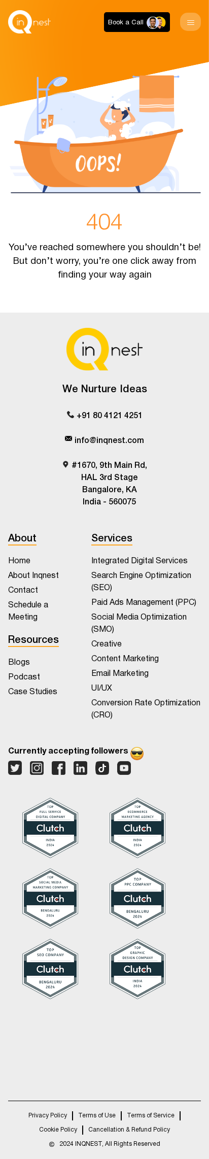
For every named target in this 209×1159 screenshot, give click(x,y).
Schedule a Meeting (28, 611)
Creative (106, 644)
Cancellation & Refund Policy (129, 1130)
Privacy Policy (47, 1115)
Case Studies (32, 692)
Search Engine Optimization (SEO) (141, 581)
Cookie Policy (58, 1130)
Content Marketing (125, 659)
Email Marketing (120, 673)
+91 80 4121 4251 (110, 414)
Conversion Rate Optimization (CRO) (145, 709)
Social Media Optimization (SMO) (139, 623)
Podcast (24, 677)
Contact (23, 590)
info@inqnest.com (109, 439)
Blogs (19, 662)
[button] (190, 22)
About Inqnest (33, 575)
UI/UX (101, 688)
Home (19, 561)
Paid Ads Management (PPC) (143, 602)
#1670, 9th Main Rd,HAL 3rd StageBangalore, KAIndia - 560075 (109, 482)
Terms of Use (97, 1115)
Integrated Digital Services (139, 561)
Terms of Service (151, 1115)
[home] (29, 21)
